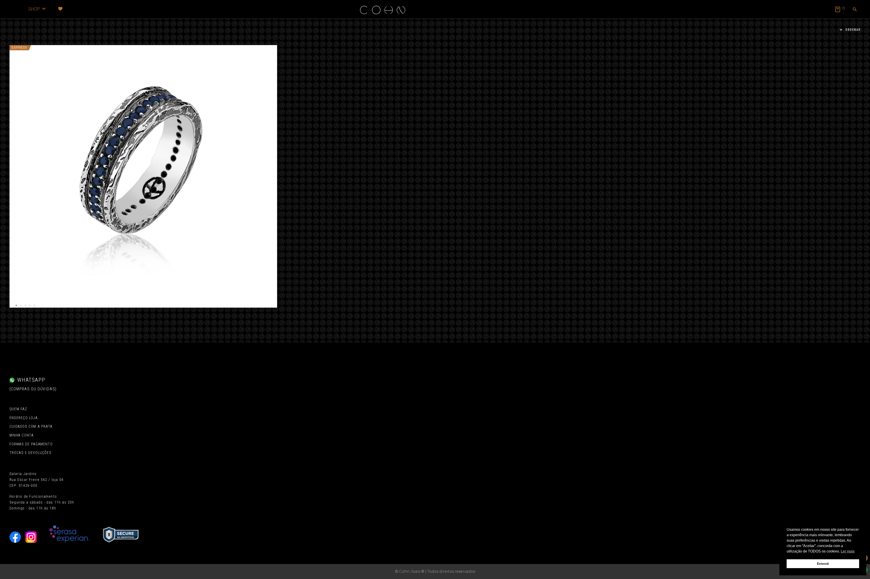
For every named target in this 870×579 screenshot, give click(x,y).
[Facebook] (15, 537)
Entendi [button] (823, 563)
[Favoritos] (60, 8)
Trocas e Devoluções (30, 453)
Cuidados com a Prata (31, 426)
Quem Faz (18, 409)
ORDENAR (852, 29)
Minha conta (22, 435)
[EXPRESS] (143, 176)
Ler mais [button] (848, 551)
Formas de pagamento (31, 444)
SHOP (34, 8)
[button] (854, 10)
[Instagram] (31, 537)
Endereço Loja (24, 418)
